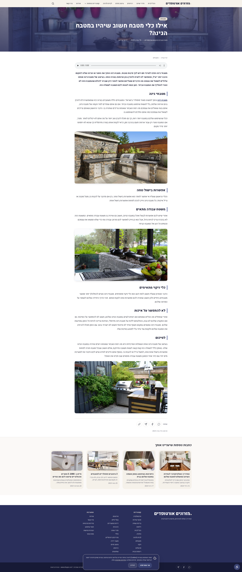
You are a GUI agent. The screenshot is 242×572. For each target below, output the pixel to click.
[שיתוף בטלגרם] (146, 424)
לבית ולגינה (107, 3)
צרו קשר (69, 3)
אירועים (115, 516)
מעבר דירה (114, 541)
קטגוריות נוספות (93, 3)
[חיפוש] (52, 3)
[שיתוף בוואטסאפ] (159, 424)
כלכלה (139, 534)
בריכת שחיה (137, 523)
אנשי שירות (137, 520)
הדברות (115, 527)
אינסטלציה (137, 516)
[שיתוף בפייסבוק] (152, 424)
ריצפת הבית (137, 551)
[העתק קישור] (139, 424)
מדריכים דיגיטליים (112, 537)
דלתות (139, 527)
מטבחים (163, 19)
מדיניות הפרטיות (120, 560)
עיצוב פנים (119, 3)
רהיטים (130, 3)
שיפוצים (115, 551)
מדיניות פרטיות (88, 523)
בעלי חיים (115, 520)
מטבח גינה (162, 100)
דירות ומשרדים (113, 523)
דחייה (132, 565)
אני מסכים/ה (145, 565)
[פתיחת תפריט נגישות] (237, 567)
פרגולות (138, 548)
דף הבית (164, 58)
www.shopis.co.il (66, 567)
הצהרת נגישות (89, 530)
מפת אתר (90, 534)
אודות (78, 3)
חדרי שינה (140, 3)
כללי (116, 534)
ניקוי (139, 544)
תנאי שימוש (89, 527)
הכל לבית (151, 3)
